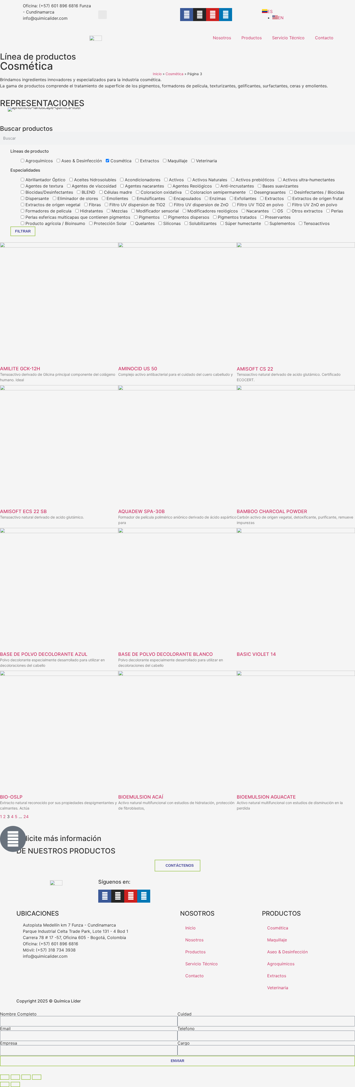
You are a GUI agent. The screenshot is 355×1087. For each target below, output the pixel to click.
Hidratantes (91, 211)
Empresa (8, 1043)
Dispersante (36, 198)
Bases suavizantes (279, 186)
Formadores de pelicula (47, 211)
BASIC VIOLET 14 (256, 654)
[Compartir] (26, 1077)
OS (279, 211)
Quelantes (144, 223)
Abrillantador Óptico (44, 180)
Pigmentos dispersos (188, 217)
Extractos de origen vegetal (52, 205)
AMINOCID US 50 (137, 368)
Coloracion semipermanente (217, 192)
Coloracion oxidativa (160, 192)
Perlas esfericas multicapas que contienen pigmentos (77, 217)
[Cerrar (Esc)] (36, 1077)
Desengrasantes (269, 192)
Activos (176, 180)
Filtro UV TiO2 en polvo (260, 205)
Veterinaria (206, 161)
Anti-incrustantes (236, 186)
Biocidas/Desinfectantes (48, 192)
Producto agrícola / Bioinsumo (54, 223)
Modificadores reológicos (212, 211)
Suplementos (281, 223)
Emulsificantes (150, 198)
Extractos (149, 161)
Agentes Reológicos (191, 186)
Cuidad (185, 1014)
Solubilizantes (202, 223)
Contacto (324, 37)
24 (26, 816)
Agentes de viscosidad (93, 186)
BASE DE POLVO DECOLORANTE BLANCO (165, 654)
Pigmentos (148, 217)
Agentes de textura (43, 186)
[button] (102, 14)
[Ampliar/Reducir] (4, 1077)
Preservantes (277, 217)
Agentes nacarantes (144, 186)
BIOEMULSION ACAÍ (140, 797)
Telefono (186, 1028)
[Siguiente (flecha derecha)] (15, 1084)
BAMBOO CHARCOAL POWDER (272, 511)
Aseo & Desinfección (81, 161)
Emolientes (116, 198)
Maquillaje (176, 161)
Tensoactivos (316, 223)
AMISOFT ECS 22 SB (23, 511)
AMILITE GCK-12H (20, 368)
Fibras (94, 205)
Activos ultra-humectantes (308, 180)
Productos (251, 37)
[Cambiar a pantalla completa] (15, 1077)
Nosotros (222, 37)
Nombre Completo (18, 1014)
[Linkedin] (225, 14)
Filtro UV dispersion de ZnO (200, 205)
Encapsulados (186, 198)
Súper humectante (242, 223)
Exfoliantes (244, 198)
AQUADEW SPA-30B (141, 511)
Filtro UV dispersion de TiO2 (136, 205)
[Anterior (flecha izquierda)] (4, 1084)
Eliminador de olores (77, 198)
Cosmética (174, 74)
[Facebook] (186, 14)
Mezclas (119, 211)
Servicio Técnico (288, 37)
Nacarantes (257, 211)
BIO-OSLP (11, 797)
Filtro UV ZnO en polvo (314, 205)
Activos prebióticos (254, 180)
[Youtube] (212, 14)
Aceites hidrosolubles (94, 180)
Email (5, 1028)
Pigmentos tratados (236, 217)
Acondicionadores (141, 180)
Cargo (184, 1043)
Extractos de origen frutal (317, 198)
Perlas (336, 211)
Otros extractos (306, 211)
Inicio (157, 74)
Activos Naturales (209, 180)
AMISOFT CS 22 (255, 369)
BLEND (87, 192)
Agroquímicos (38, 161)
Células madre (117, 192)
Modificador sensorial (157, 211)
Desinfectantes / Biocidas (318, 192)
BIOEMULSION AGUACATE (266, 797)
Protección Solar (110, 223)
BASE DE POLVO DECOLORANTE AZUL (43, 654)
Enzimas (217, 198)
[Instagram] (199, 14)
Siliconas (171, 223)
